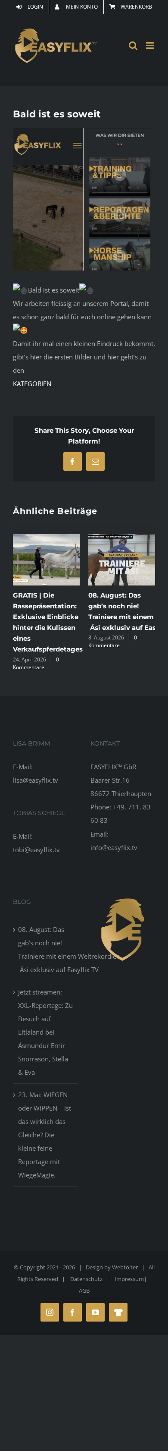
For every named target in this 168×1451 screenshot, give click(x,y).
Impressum (129, 1280)
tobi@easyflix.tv (36, 851)
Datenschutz (86, 1280)
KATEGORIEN (32, 383)
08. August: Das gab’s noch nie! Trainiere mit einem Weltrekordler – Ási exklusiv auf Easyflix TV (45, 950)
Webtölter (125, 1269)
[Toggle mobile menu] (150, 45)
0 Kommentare (89, 641)
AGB (84, 1292)
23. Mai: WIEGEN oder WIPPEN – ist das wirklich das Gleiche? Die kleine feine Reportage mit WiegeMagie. (44, 1136)
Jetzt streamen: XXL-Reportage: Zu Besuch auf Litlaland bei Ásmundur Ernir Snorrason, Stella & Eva (45, 1033)
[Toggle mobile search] (133, 45)
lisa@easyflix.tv (35, 781)
